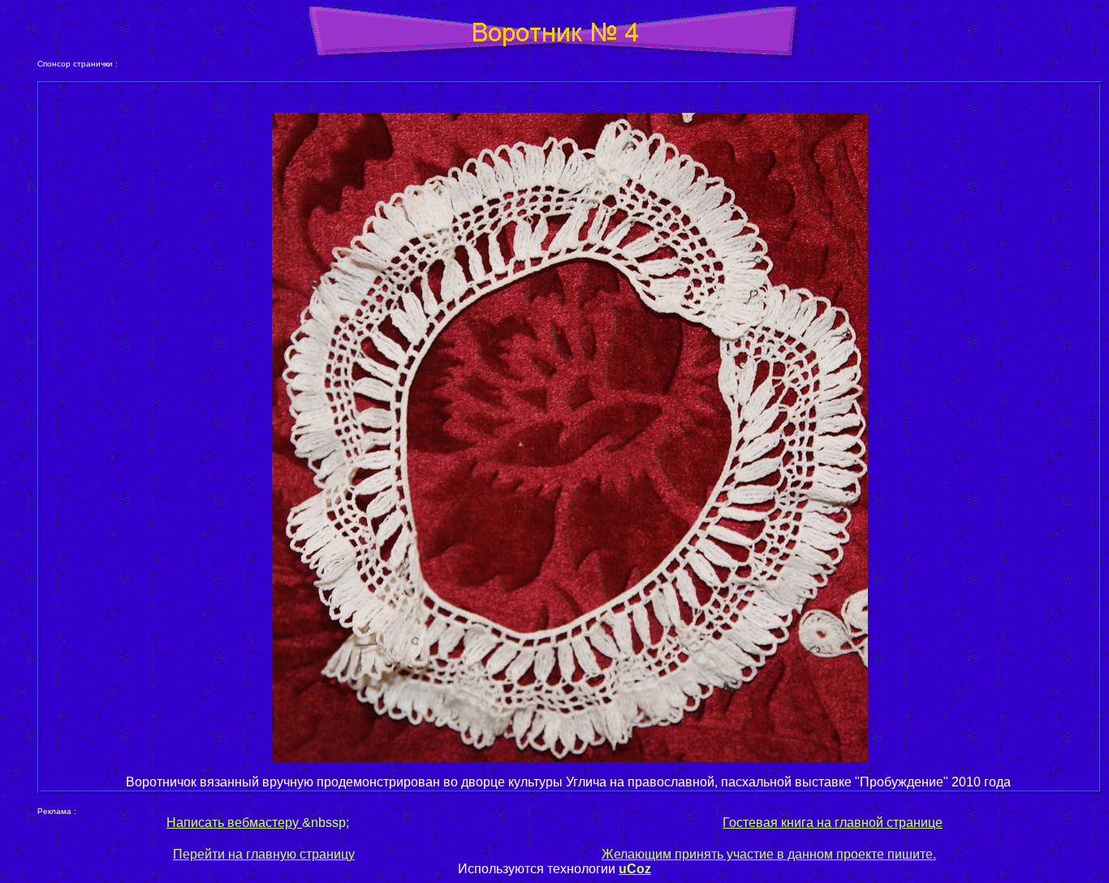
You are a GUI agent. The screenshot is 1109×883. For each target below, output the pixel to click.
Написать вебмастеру (234, 822)
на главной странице (880, 822)
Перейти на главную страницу (264, 854)
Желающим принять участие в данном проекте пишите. (769, 854)
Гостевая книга (768, 822)
